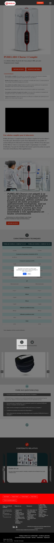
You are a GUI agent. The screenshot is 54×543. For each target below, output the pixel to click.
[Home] (8, 2)
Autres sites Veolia (7, 539)
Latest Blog (42, 504)
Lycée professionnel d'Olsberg (18, 522)
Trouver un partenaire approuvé (10, 500)
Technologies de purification (31, 515)
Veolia (4, 540)
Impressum (47, 537)
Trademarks (40, 537)
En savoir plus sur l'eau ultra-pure (32, 510)
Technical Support (24, 496)
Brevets (34, 537)
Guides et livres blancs (31, 513)
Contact (40, 2)
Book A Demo (34, 496)
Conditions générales (44, 535)
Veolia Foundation (10, 540)
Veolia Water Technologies (19, 540)
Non (29, 273)
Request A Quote (15, 496)
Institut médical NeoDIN (19, 515)
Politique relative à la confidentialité (28, 535)
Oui (24, 273)
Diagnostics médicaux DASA (19, 513)
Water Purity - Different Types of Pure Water (43, 515)
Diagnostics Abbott (18, 510)
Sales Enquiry (6, 496)
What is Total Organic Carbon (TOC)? (43, 507)
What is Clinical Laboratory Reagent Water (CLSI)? (43, 511)
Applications (31, 517)
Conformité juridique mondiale (23, 537)
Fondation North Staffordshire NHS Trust (20, 518)
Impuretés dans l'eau (31, 519)
